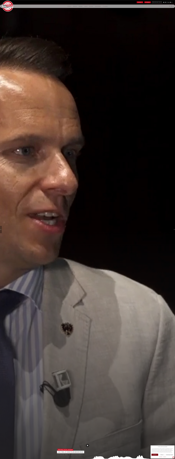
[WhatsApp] (172, 2)
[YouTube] (170, 2)
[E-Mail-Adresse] (164, 2)
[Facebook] (165, 2)
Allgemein (72, 454)
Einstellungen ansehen (169, 454)
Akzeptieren (155, 454)
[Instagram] (167, 2)
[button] (77, 6)
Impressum (164, 456)
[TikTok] (168, 2)
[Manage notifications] (173, 457)
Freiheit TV (76, 454)
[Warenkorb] (172, 6)
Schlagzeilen (81, 454)
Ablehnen (161, 454)
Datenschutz (160, 456)
